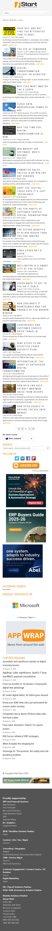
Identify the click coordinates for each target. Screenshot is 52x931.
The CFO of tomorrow (32, 49)
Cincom (6, 843)
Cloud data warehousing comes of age (32, 107)
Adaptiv (6, 851)
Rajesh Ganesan (23, 139)
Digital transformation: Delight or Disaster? (32, 71)
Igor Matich (18, 316)
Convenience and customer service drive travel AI (29, 328)
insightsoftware (10, 826)
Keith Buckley (22, 197)
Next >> (32, 617)
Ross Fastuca (17, 334)
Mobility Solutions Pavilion (15, 896)
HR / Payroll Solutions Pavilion (17, 887)
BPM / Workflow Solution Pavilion (18, 831)
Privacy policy (9, 914)
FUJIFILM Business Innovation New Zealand (22, 854)
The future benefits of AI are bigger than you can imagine (32, 232)
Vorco (31, 256)
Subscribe (7, 902)
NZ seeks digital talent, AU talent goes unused (25, 695)
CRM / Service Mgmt (12, 858)
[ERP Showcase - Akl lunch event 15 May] (26, 490)
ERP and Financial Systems (15, 801)
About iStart (8, 899)
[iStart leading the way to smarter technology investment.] (26, 6)
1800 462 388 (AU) (11, 923)
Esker (5, 834)
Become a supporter (12, 908)
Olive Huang (21, 218)
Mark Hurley (19, 77)
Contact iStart (9, 911)
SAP (5, 816)
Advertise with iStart (12, 905)
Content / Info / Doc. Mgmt (15, 840)
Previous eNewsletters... (40, 471)
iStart (5, 881)
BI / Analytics (9, 823)
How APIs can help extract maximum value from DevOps (30, 388)
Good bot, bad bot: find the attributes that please (31, 31)
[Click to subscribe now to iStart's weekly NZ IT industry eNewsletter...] (26, 465)
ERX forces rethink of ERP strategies (21, 736)
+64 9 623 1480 (9, 917)
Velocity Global (9, 819)
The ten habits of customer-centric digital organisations (32, 212)
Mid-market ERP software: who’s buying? (28, 152)
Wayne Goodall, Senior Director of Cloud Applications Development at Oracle (33, 54)
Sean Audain (33, 271)
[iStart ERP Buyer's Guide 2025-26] (26, 525)
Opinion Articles (9, 20)
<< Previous (22, 617)
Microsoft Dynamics (12, 810)
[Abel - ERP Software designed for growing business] (23, 546)
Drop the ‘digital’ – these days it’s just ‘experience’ (31, 191)
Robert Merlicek (18, 374)
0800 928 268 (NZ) (11, 920)
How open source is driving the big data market (31, 409)
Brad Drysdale (18, 394)
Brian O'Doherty (34, 289)
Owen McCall (34, 92)
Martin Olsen (21, 158)
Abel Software (9, 805)
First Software (9, 807)
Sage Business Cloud (12, 813)
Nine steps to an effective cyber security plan (29, 346)
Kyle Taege (17, 352)
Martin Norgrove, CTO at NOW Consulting (32, 113)
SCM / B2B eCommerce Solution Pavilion (22, 890)
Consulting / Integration (14, 848)
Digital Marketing (11, 878)
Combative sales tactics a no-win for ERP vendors (31, 173)
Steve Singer (19, 239)
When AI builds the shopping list (18, 743)
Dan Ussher (20, 37)
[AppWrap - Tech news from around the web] (26, 637)
